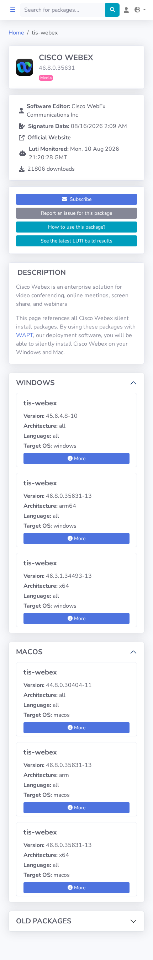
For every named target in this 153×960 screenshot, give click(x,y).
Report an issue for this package (76, 213)
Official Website (49, 138)
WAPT (24, 335)
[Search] (112, 10)
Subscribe (79, 199)
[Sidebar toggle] (13, 10)
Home (16, 33)
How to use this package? (76, 227)
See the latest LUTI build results (76, 241)
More (79, 458)
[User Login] (125, 10)
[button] (139, 10)
